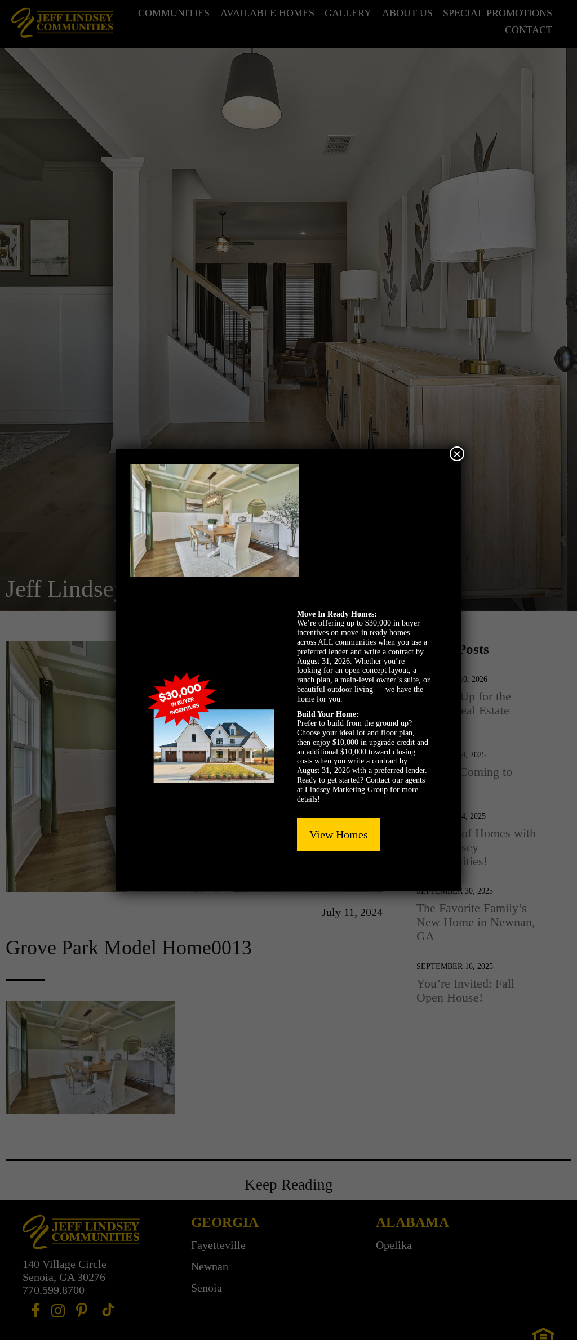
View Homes (338, 834)
